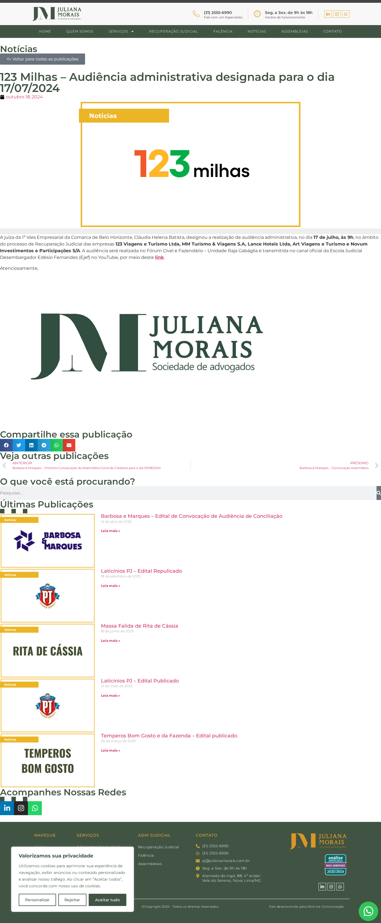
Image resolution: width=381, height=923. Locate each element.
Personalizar (37, 899)
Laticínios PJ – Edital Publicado (140, 681)
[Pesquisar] (379, 493)
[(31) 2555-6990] (196, 13)
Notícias (257, 31)
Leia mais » (110, 531)
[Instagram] (337, 14)
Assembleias (294, 31)
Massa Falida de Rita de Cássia (139, 626)
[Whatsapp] (345, 14)
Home (45, 31)
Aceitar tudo (107, 899)
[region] (72, 879)
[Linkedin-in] (328, 14)
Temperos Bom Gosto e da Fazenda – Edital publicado (169, 736)
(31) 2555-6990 (218, 12)
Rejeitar (72, 899)
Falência (223, 31)
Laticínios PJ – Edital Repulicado (141, 571)
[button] (6, 445)
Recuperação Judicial (173, 31)
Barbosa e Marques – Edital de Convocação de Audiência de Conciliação (191, 516)
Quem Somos (79, 31)
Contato (332, 31)
